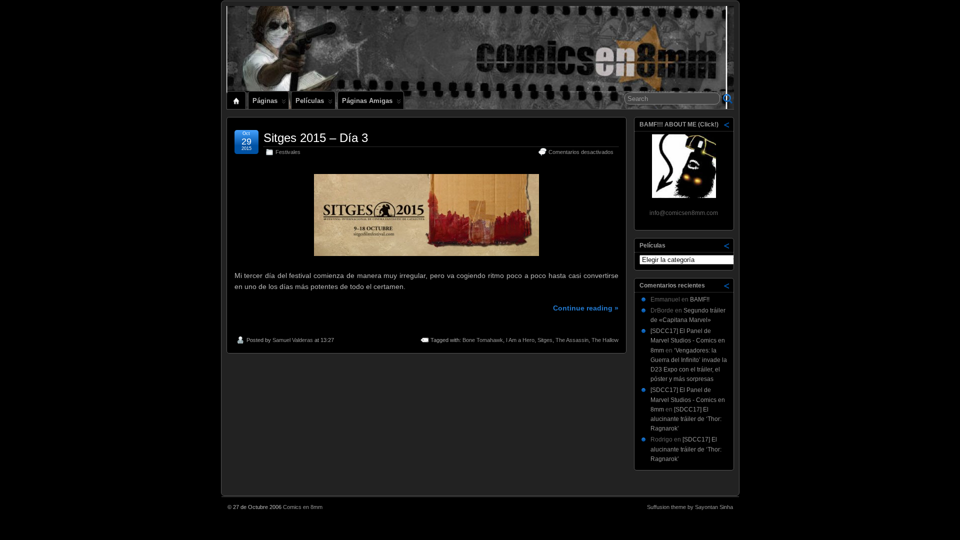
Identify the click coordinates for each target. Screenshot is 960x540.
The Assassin (572, 340)
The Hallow (605, 340)
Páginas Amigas (367, 100)
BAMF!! (700, 299)
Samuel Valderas (292, 340)
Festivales (288, 152)
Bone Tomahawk (482, 340)
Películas (310, 100)
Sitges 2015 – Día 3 (316, 137)
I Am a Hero (520, 340)
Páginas (265, 100)
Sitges (545, 340)
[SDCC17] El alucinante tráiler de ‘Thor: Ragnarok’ (686, 419)
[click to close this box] (727, 125)
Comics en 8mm (302, 507)
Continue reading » (585, 308)
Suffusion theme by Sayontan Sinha (690, 507)
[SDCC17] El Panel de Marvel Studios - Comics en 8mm (687, 341)
